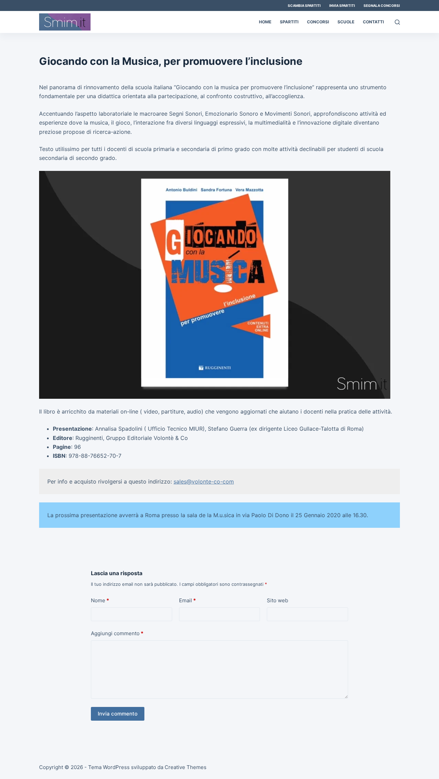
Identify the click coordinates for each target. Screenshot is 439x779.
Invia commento (118, 713)
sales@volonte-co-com (204, 481)
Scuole (345, 21)
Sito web (277, 600)
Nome (100, 600)
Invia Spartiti (342, 5)
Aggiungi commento (117, 633)
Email (187, 600)
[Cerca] (397, 22)
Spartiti (289, 21)
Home (265, 21)
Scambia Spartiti (304, 5)
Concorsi (318, 21)
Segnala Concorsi (382, 5)
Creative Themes (185, 767)
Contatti (373, 21)
